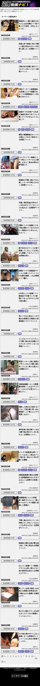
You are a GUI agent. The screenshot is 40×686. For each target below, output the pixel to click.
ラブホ (28, 129)
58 (36, 658)
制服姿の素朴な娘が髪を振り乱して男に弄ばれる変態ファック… (29, 545)
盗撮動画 (35, 56)
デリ (23, 129)
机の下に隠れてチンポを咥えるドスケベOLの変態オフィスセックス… (29, 613)
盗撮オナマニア (33, 34)
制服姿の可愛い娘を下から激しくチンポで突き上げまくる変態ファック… (29, 182)
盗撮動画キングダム (32, 510)
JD (19, 470)
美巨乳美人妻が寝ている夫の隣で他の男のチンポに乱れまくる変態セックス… (29, 432)
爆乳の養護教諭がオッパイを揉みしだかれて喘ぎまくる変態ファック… (29, 137)
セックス (24, 39)
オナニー (21, 265)
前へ (3, 656)
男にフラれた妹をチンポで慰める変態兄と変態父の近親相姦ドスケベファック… (29, 318)
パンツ (30, 243)
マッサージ (34, 107)
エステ (20, 107)
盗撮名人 (35, 261)
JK (19, 39)
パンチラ (24, 243)
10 (32, 656)
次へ (3, 661)
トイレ (27, 651)
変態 (29, 39)
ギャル (20, 515)
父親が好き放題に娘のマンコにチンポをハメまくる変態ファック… (29, 68)
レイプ (27, 288)
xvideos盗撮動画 (33, 306)
